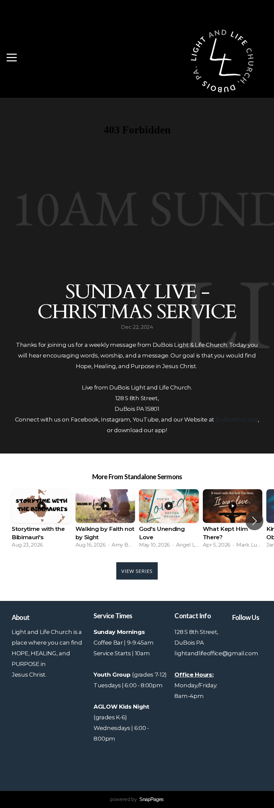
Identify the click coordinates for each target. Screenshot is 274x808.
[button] (254, 521)
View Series (136, 571)
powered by (137, 799)
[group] (42, 520)
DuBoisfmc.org (237, 419)
